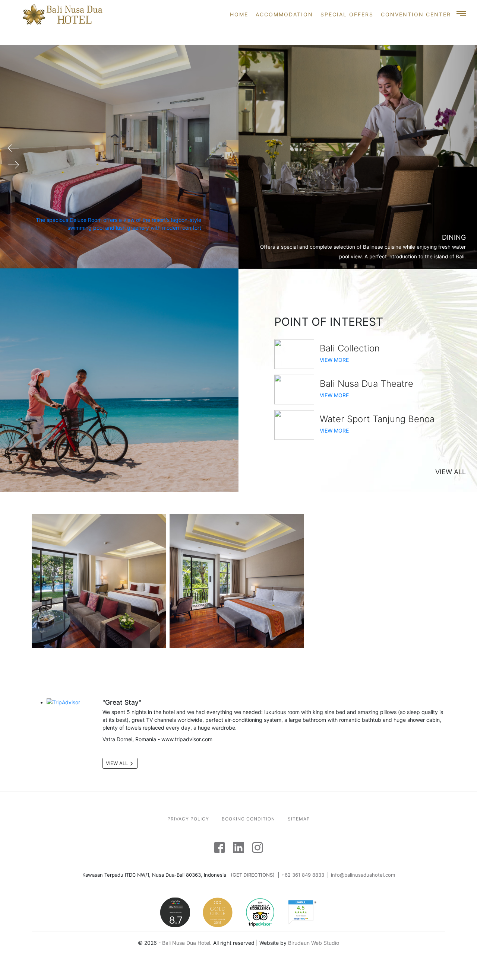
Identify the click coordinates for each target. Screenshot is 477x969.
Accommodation (284, 14)
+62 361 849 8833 (302, 875)
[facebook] (219, 846)
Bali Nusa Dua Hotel (186, 943)
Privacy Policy (188, 819)
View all (450, 472)
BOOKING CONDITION (248, 819)
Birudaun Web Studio (313, 943)
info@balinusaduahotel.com (363, 875)
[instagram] (257, 846)
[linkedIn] (238, 846)
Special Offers (346, 14)
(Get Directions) (253, 875)
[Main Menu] (462, 14)
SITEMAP (299, 819)
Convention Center (416, 14)
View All (117, 763)
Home (239, 14)
